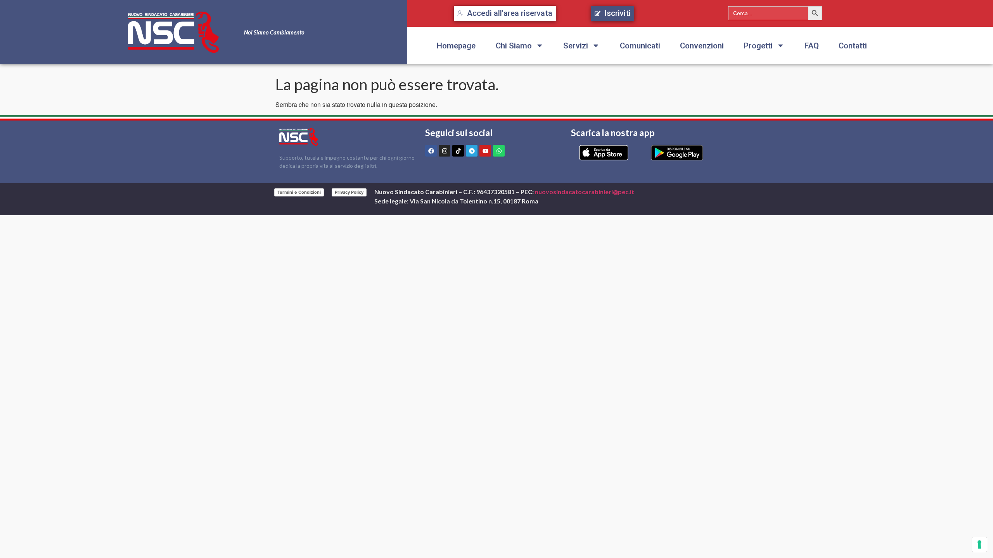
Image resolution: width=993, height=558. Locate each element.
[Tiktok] (458, 151)
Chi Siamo (514, 45)
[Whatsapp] (499, 151)
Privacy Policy (349, 192)
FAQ (811, 45)
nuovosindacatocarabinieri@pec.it (584, 191)
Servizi (575, 45)
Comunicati (640, 45)
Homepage (456, 45)
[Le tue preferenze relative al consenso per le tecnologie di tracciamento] (979, 544)
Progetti (758, 45)
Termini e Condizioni (299, 192)
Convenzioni (702, 45)
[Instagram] (444, 151)
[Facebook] (431, 151)
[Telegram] (471, 151)
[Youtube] (485, 151)
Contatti (853, 45)
